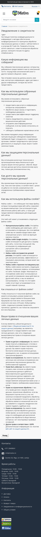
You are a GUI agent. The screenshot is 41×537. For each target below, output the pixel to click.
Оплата (6, 497)
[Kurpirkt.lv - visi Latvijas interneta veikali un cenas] (6, 524)
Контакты (7, 6)
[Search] (37, 20)
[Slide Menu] (4, 13)
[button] (35, 6)
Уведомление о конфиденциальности (18, 507)
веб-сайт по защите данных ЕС (17, 429)
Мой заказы (18, 6)
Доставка (7, 494)
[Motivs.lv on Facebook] (6, 528)
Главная (4, 26)
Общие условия (9, 510)
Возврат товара (9, 503)
